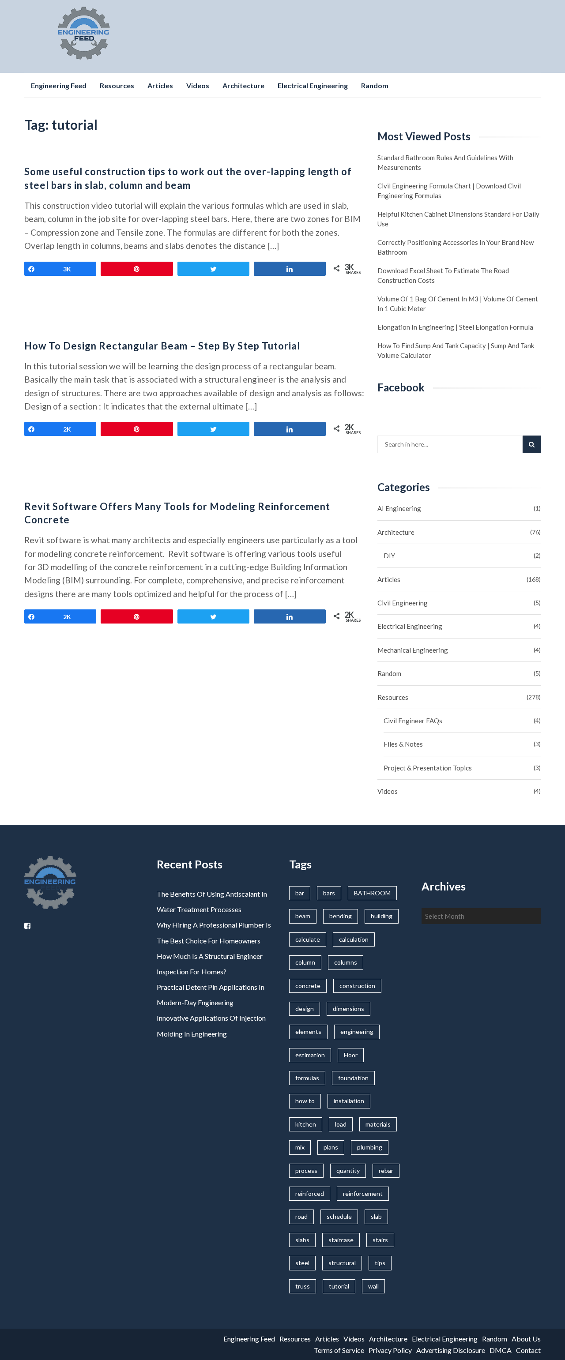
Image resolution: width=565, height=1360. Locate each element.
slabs (302, 1240)
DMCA (501, 1350)
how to (305, 1101)
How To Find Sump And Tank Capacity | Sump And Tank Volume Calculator (455, 350)
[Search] (532, 444)
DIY (389, 556)
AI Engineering (399, 508)
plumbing (369, 1147)
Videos (197, 85)
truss (302, 1286)
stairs (380, 1240)
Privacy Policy (390, 1350)
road (301, 1216)
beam (302, 916)
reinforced (309, 1193)
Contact (528, 1350)
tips (380, 1262)
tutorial (339, 1286)
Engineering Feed (59, 85)
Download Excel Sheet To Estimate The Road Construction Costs (443, 275)
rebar (386, 1170)
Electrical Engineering (313, 85)
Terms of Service (339, 1350)
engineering (356, 1031)
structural (342, 1262)
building (381, 916)
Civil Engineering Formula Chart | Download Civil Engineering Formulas (449, 190)
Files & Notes (403, 744)
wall (373, 1286)
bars (329, 893)
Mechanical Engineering (412, 650)
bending (340, 916)
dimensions (348, 1008)
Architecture (243, 85)
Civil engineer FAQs (413, 721)
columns (345, 962)
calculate (307, 939)
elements (308, 1031)
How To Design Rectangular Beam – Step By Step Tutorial (162, 346)
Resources (117, 85)
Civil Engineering (402, 603)
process (306, 1170)
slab (376, 1216)
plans (331, 1147)
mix (300, 1147)
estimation (310, 1055)
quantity (348, 1170)
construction (357, 985)
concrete (307, 985)
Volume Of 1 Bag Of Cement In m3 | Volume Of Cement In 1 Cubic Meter (457, 303)
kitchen (305, 1124)
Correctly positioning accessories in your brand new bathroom (455, 247)
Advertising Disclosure (450, 1350)
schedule (339, 1216)
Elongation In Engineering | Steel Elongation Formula (455, 327)
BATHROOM (372, 893)
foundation (353, 1078)
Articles (160, 85)
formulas (307, 1078)
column (305, 962)
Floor (351, 1055)
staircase (341, 1240)
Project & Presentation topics (428, 768)
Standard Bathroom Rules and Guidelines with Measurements (445, 162)
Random (374, 85)
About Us (526, 1338)
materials (378, 1124)
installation (349, 1101)
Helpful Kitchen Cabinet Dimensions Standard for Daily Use (458, 219)
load (341, 1124)
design (304, 1008)
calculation (354, 939)
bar (299, 893)
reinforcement (363, 1193)
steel (302, 1262)
